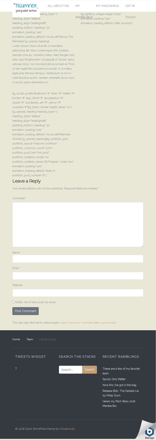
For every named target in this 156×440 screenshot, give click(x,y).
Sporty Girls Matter (114, 379)
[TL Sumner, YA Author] (26, 6)
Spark (28, 428)
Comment (19, 198)
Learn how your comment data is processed (88, 322)
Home (16, 339)
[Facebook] (112, 429)
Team (29, 339)
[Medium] (128, 429)
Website (17, 285)
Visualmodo (67, 428)
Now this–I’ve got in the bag (119, 385)
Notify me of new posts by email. (36, 302)
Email (16, 268)
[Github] (120, 429)
